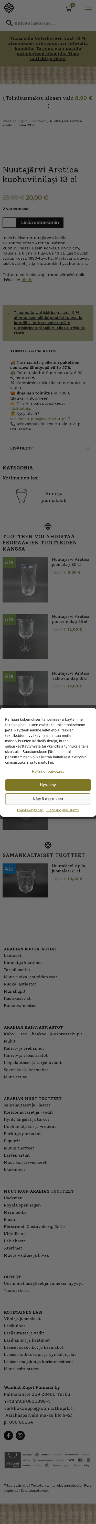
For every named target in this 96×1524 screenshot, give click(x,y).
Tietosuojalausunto (62, 810)
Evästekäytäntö (30, 810)
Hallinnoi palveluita (48, 771)
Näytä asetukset (48, 798)
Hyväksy (48, 784)
